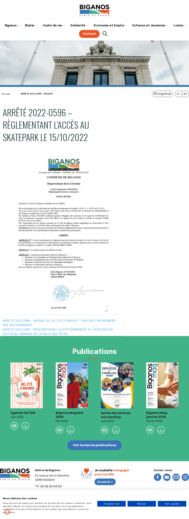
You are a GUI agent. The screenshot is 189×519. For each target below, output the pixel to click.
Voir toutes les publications (94, 445)
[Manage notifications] (7, 512)
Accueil (5, 93)
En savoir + (105, 482)
